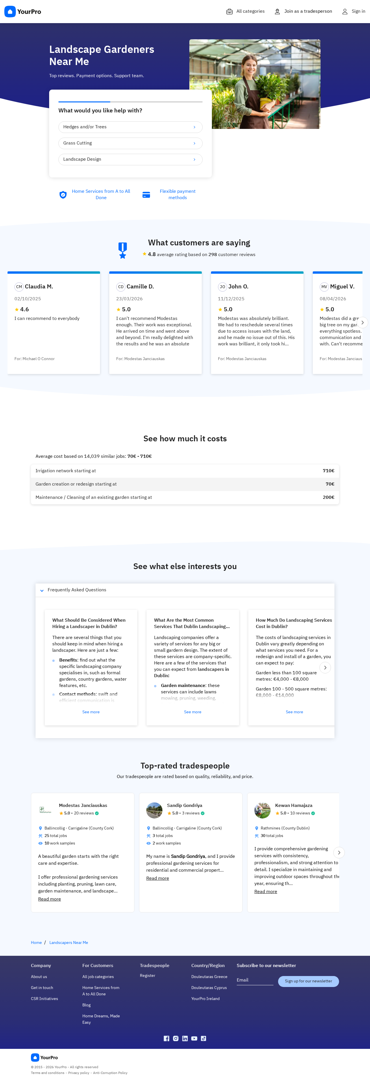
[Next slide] (362, 322)
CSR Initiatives (44, 999)
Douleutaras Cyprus (209, 988)
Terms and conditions (47, 1073)
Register (147, 976)
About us (39, 977)
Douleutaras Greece (209, 977)
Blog (86, 1005)
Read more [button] (49, 899)
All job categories (98, 977)
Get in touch (42, 988)
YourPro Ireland (205, 999)
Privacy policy (78, 1073)
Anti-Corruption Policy (110, 1073)
